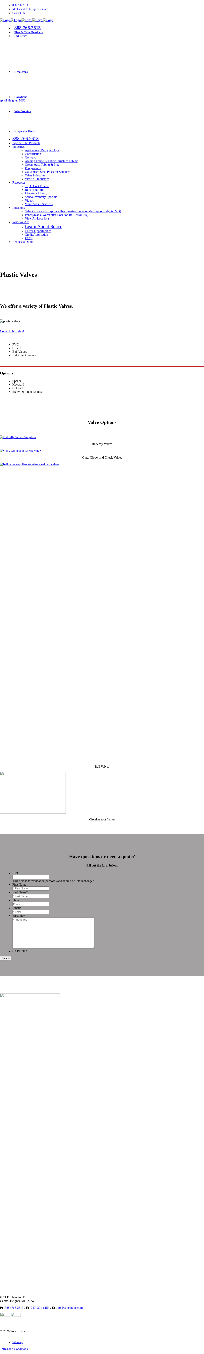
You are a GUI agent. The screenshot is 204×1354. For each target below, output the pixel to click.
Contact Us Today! (12, 331)
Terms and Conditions (14, 1349)
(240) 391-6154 (39, 1307)
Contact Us (18, 13)
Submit (6, 958)
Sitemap (17, 1342)
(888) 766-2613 (14, 1307)
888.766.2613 (20, 5)
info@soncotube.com (69, 1307)
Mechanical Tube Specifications (30, 9)
